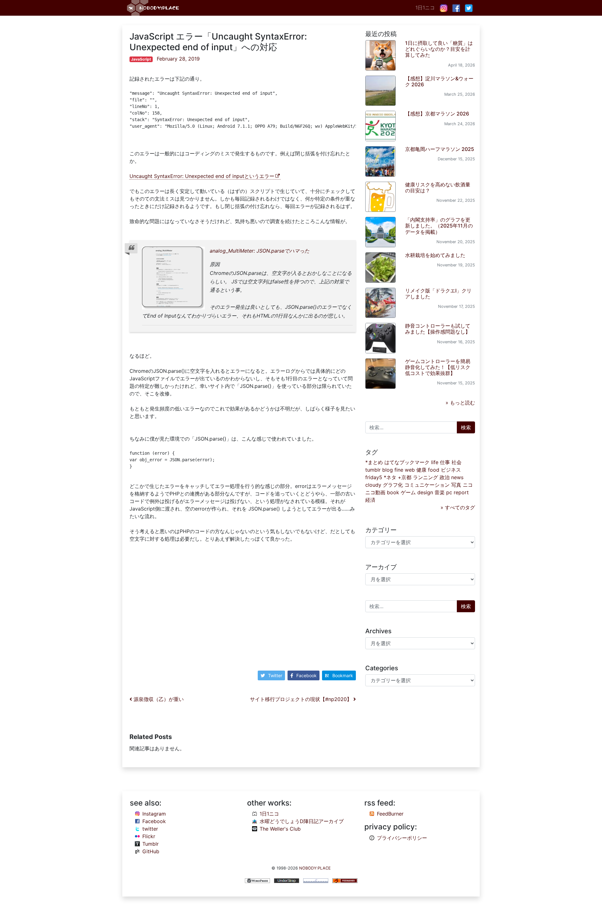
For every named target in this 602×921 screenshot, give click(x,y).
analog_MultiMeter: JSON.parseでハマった (259, 251)
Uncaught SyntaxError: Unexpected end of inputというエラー (201, 176)
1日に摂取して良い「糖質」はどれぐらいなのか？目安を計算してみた (439, 49)
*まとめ (374, 462)
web (410, 470)
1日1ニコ (425, 7)
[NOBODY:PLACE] (153, 8)
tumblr (373, 470)
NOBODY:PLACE (315, 868)
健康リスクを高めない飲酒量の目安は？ (437, 187)
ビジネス (451, 470)
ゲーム (408, 492)
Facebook (306, 675)
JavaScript (141, 59)
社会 (457, 462)
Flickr (148, 836)
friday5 (373, 477)
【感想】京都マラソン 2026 (437, 113)
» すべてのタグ (458, 507)
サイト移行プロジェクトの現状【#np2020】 (301, 699)
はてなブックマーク (407, 462)
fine (398, 470)
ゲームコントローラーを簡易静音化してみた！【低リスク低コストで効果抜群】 (437, 367)
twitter (150, 829)
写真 (456, 485)
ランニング (425, 477)
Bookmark (342, 675)
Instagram (154, 814)
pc (449, 492)
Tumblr (150, 844)
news (457, 477)
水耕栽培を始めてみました (435, 255)
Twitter (275, 675)
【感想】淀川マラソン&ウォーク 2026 (439, 81)
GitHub (150, 851)
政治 (445, 477)
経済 (370, 500)
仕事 (445, 462)
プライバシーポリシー (402, 838)
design (425, 492)
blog (387, 470)
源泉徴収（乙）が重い (158, 699)
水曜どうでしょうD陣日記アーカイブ (302, 821)
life (434, 462)
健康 (421, 470)
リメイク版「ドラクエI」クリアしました (438, 293)
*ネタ (390, 477)
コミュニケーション (427, 485)
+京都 (404, 477)
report (461, 492)
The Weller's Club (280, 829)
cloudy (373, 485)
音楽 (440, 492)
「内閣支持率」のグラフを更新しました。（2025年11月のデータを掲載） (439, 226)
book (393, 492)
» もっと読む (460, 402)
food (433, 470)
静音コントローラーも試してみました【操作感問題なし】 (437, 329)
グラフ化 (393, 485)
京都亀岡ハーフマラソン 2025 (439, 149)
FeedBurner (390, 814)
